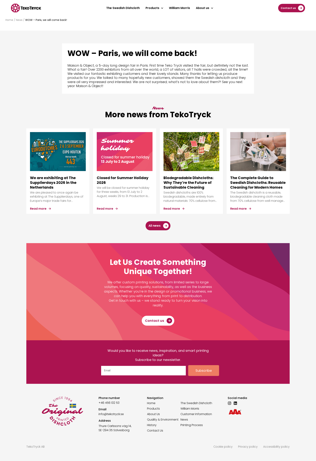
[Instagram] (229, 403)
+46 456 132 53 (109, 403)
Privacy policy (248, 447)
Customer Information (196, 414)
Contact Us (155, 430)
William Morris (189, 409)
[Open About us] (212, 8)
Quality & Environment (162, 419)
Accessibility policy (276, 447)
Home (9, 20)
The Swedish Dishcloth (196, 403)
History (152, 425)
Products (153, 409)
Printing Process (191, 425)
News (19, 20)
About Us (153, 414)
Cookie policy (223, 447)
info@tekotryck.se (111, 414)
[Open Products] (162, 8)
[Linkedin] (235, 403)
